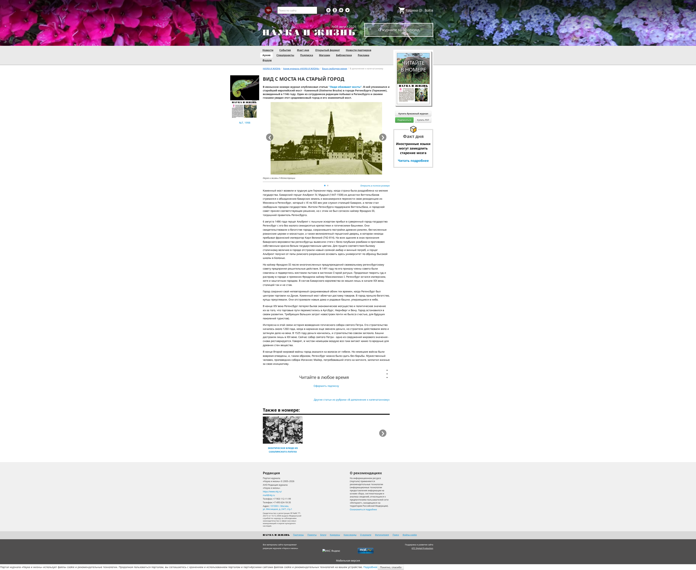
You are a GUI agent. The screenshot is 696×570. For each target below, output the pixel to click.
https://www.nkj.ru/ (272, 491)
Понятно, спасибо (390, 567)
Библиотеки (344, 55)
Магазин (324, 55)
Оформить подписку (326, 386)
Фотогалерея (382, 534)
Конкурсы (335, 534)
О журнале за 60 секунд (398, 29)
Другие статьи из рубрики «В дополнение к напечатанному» (352, 399)
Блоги (323, 534)
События (285, 50)
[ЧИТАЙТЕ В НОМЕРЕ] (413, 42)
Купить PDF (423, 119)
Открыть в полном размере (375, 185)
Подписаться (404, 119)
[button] (325, 185)
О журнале (365, 534)
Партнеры (298, 534)
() (414, 10)
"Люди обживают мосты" (345, 87)
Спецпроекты (285, 55)
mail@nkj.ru (269, 495)
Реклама (363, 55)
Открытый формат (327, 50)
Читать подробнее (413, 160)
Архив (266, 55)
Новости (267, 50)
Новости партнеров (358, 50)
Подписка (306, 55)
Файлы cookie (410, 534)
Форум (267, 60)
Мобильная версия (348, 560)
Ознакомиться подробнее (363, 509)
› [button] (383, 137)
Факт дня (303, 50)
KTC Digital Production (422, 548)
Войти (429, 10)
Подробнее (370, 567)
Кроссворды (350, 534)
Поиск (396, 534)
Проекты (312, 534)
